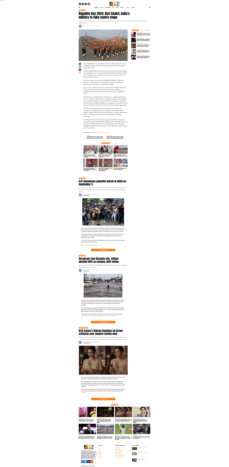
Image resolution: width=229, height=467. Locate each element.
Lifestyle (121, 7)
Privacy (99, 455)
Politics (101, 7)
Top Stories (117, 449)
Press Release (118, 452)
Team (99, 449)
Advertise (100, 454)
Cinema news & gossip (120, 455)
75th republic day (94, 132)
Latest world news (119, 454)
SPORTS (117, 7)
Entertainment (108, 7)
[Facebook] (82, 461)
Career (99, 450)
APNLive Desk (86, 195)
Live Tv (128, 7)
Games (133, 7)
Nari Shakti (101, 132)
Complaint (100, 457)
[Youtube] (91, 461)
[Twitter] (85, 461)
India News (97, 7)
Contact (99, 452)
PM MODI (106, 132)
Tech (113, 7)
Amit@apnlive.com (87, 342)
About (99, 447)
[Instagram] (88, 461)
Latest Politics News (119, 450)
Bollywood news (118, 457)
